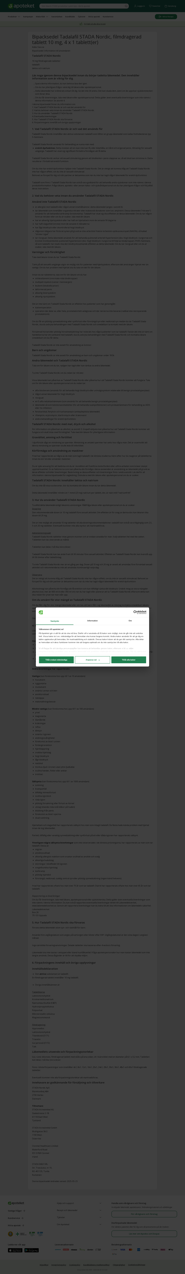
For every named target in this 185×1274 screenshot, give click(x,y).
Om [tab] (130, 621)
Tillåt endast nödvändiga (56, 660)
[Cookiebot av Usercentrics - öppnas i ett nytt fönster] (135, 612)
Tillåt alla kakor (128, 660)
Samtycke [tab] (54, 621)
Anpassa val (91, 660)
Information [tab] (92, 621)
